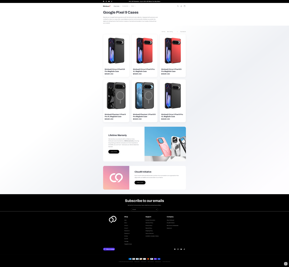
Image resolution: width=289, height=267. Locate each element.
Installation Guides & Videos (152, 236)
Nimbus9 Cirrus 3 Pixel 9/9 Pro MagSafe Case (115, 70)
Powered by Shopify (129, 261)
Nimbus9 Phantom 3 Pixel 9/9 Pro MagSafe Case (144, 115)
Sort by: (163, 31)
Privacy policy (143, 261)
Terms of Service (150, 233)
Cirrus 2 (126, 225)
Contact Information (150, 220)
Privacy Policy (149, 225)
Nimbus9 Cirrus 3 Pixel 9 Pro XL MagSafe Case (144, 70)
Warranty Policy (149, 222)
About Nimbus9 (170, 220)
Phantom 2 (127, 230)
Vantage (126, 241)
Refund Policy (149, 228)
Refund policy (137, 261)
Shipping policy (158, 261)
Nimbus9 (123, 261)
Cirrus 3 (126, 228)
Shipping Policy (149, 230)
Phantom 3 (127, 233)
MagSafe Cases (128, 244)
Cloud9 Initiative (170, 222)
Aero (125, 220)
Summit (126, 238)
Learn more (140, 182)
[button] (117, 6)
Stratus (126, 236)
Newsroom (169, 228)
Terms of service (151, 261)
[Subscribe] (156, 209)
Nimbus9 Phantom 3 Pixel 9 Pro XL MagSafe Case (115, 115)
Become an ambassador (172, 225)
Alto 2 (125, 222)
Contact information (166, 261)
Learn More (114, 151)
